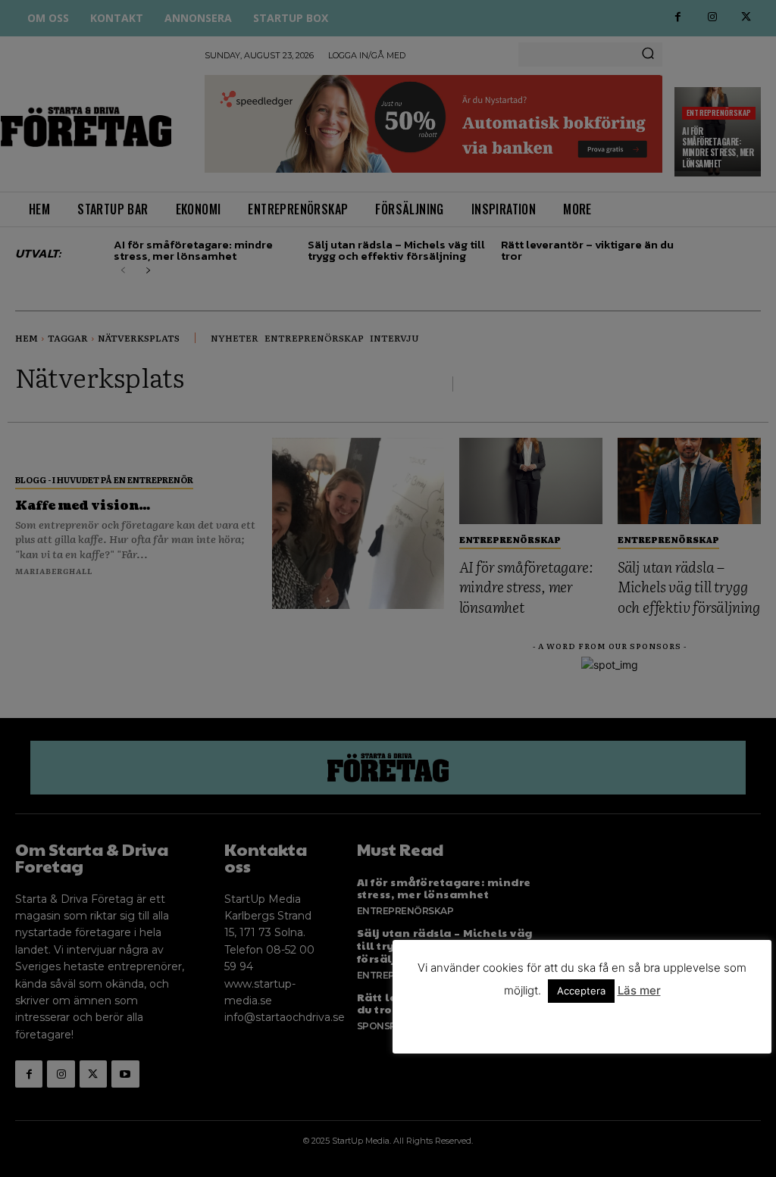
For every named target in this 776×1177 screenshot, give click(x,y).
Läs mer (639, 990)
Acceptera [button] (581, 991)
